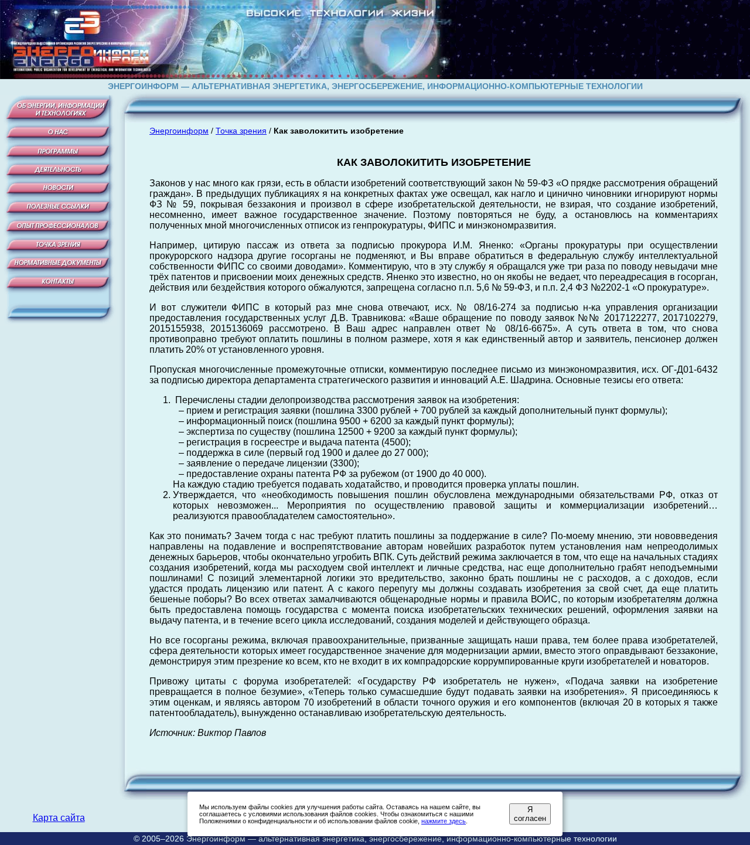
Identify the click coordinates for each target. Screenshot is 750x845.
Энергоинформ (179, 130)
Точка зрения (241, 130)
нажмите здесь (443, 820)
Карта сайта (59, 818)
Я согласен (530, 814)
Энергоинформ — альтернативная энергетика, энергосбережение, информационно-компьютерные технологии (401, 838)
